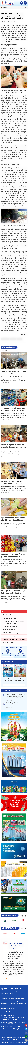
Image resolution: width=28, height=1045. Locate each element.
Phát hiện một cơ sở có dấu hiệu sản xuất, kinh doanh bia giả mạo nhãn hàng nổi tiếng (13, 446)
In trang (20, 339)
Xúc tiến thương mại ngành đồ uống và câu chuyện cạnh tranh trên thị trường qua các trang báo (15, 706)
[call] (26, 1025)
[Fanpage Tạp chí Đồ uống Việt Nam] (8, 651)
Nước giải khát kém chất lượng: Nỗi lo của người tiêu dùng (13, 592)
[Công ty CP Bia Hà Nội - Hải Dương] (14, 760)
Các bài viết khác (8, 347)
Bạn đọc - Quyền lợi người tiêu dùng (14, 639)
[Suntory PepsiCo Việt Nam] (14, 786)
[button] (21, 3)
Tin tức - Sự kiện (8, 615)
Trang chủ (5, 7)
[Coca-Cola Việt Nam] (14, 803)
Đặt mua (8, 684)
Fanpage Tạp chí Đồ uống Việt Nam (7, 654)
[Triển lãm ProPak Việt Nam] (14, 904)
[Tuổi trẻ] (23, 933)
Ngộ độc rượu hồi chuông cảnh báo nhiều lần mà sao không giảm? (13, 519)
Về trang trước (5, 339)
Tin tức (11, 7)
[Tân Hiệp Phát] (14, 726)
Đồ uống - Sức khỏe (9, 629)
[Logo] (7, 3)
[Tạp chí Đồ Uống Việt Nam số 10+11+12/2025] (20, 670)
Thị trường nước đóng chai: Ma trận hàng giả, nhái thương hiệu (13, 409)
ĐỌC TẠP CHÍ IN (7, 662)
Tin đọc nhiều (7, 691)
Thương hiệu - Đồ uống (10, 626)
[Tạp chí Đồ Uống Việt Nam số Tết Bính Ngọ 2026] (8, 670)
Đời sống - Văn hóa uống (10, 633)
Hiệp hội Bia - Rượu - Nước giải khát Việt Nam (20, 655)
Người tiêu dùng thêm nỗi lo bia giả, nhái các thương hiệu (13, 555)
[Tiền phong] (5, 933)
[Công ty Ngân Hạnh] (14, 886)
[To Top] (26, 1040)
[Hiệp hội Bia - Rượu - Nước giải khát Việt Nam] (20, 651)
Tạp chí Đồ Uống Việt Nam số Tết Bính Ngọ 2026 (8, 679)
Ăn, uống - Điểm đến (9, 642)
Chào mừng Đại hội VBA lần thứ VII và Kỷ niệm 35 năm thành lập (14, 622)
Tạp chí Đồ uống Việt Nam (16, 1029)
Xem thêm (5, 350)
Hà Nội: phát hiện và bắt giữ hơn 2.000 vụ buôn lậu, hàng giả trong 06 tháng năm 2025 (13, 482)
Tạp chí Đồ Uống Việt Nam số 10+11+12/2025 (20, 679)
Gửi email (14, 339)
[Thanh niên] (14, 933)
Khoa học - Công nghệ (10, 636)
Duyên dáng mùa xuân (12, 696)
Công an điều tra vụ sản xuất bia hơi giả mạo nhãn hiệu (13, 373)
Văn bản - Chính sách (9, 618)
